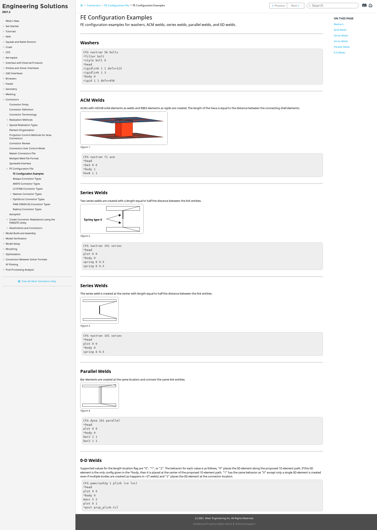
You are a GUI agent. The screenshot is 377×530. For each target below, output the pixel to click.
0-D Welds (339, 52)
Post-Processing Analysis (20, 269)
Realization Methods (21, 119)
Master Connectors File (22, 153)
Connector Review (19, 143)
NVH (8, 36)
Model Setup (13, 243)
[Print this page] (370, 7)
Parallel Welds (342, 46)
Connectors (12, 99)
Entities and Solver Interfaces (22, 68)
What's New (12, 20)
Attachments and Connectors (25, 228)
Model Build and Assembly (21, 233)
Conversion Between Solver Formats (26, 259)
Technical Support (245, 523)
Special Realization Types (23, 125)
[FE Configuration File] (278, 6)
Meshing (10, 94)
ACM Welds (340, 29)
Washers (338, 24)
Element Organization (21, 130)
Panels (9, 83)
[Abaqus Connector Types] (297, 6)
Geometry (11, 89)
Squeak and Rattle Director (21, 41)
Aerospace (11, 57)
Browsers (11, 78)
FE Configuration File (21, 168)
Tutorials (11, 31)
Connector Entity (19, 104)
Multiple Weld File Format (24, 158)
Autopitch (15, 214)
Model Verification (16, 238)
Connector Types (27, 178)
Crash (9, 47)
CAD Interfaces (14, 73)
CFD (8, 52)
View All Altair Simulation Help (39, 281)
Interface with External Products (24, 62)
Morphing (11, 248)
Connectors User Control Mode (27, 148)
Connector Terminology (23, 114)
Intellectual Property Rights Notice (212, 523)
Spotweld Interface (20, 163)
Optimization (13, 254)
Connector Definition (21, 109)
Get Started (12, 26)
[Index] (363, 9)
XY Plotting (12, 264)
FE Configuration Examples (28, 173)
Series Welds (341, 35)
